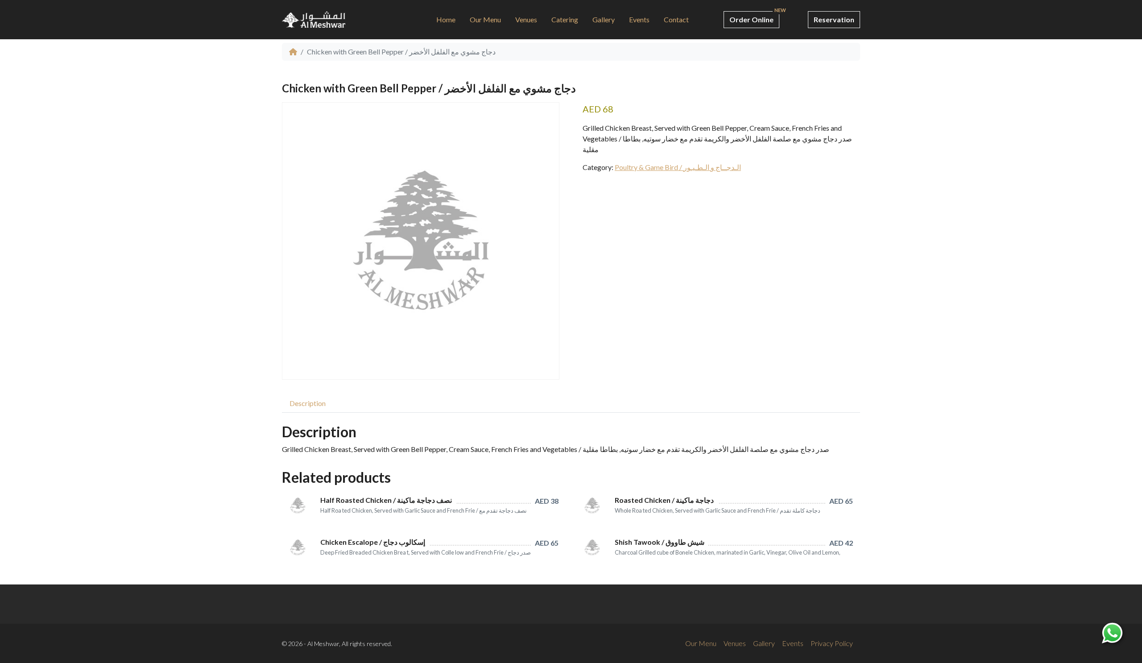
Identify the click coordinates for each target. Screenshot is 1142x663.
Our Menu (485, 19)
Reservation (834, 19)
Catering (564, 19)
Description (308, 403)
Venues (526, 19)
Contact (676, 19)
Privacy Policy (832, 643)
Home (445, 19)
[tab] (307, 403)
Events (639, 19)
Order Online (751, 19)
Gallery (603, 19)
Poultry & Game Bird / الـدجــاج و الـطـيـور (678, 167)
